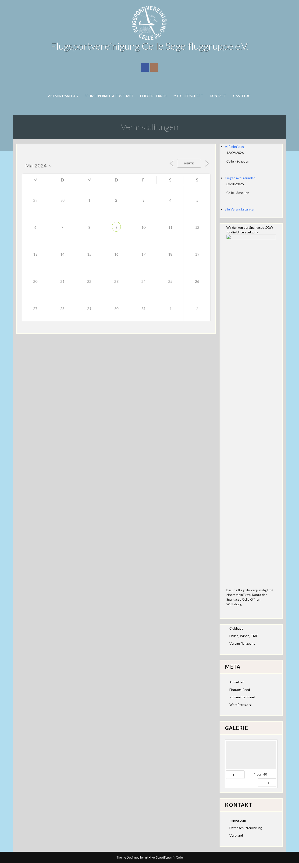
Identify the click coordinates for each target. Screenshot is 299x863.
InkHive (149, 857)
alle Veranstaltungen (240, 209)
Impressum (237, 820)
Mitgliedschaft (188, 96)
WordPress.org (240, 705)
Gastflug (242, 96)
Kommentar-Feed (242, 697)
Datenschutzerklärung (245, 828)
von (260, 774)
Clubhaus (236, 628)
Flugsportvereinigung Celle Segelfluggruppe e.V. (149, 46)
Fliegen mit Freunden (240, 178)
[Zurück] (235, 774)
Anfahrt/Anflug (63, 96)
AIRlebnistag (234, 147)
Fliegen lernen (153, 96)
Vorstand (236, 835)
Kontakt (218, 96)
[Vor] (267, 782)
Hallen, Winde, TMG (244, 636)
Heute (189, 163)
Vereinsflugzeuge (242, 643)
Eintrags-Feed (239, 690)
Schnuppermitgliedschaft (109, 96)
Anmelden (236, 682)
